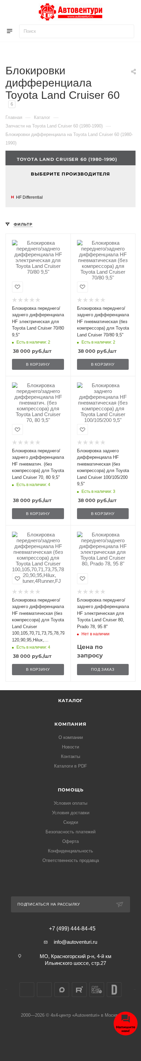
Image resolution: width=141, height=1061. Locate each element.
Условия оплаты (70, 803)
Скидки (70, 822)
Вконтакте (27, 989)
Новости (70, 746)
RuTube (79, 989)
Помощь (71, 789)
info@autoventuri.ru (75, 942)
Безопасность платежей (70, 831)
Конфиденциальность (70, 850)
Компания (70, 724)
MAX (61, 989)
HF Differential (29, 197)
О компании (71, 737)
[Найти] (125, 31)
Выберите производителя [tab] (70, 174)
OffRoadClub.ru (96, 989)
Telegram (44, 989)
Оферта (70, 841)
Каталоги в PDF (70, 766)
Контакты (70, 756)
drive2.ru (114, 989)
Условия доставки (70, 812)
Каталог (70, 700)
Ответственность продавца (70, 860)
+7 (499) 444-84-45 (72, 928)
